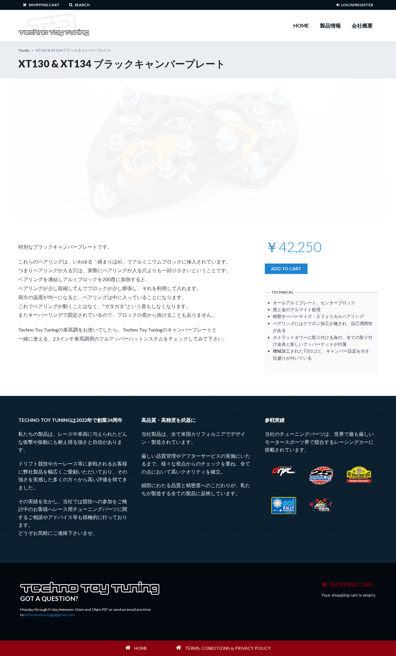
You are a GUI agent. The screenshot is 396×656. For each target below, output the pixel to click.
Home (301, 25)
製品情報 (330, 25)
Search (82, 4)
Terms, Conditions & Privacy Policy (228, 648)
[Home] (53, 25)
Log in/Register (357, 4)
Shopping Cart (44, 4)
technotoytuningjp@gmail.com (49, 614)
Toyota (23, 50)
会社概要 (362, 25)
